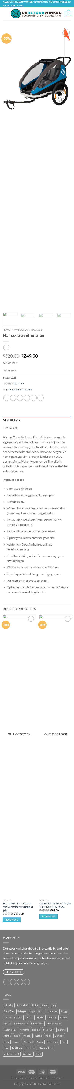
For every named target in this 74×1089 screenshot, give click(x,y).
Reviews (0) (10, 427)
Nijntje (7, 1035)
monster (61, 1029)
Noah (17, 1035)
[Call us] (27, 982)
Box (40, 1011)
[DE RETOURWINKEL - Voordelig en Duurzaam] (36, 13)
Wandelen (21, 329)
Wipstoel (27, 1054)
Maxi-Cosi (48, 1029)
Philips (26, 1035)
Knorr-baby (10, 1029)
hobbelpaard (21, 1023)
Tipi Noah (17, 1047)
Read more (12, 920)
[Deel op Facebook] (13, 398)
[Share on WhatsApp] (6, 398)
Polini (48, 1035)
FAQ (47, 1078)
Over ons (16, 1078)
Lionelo (36, 1029)
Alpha (35, 1005)
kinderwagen (54, 1023)
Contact (58, 1078)
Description (11, 420)
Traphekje (30, 1047)
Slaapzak (29, 1041)
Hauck (7, 1023)
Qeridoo (59, 1035)
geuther (52, 1017)
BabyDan (9, 1011)
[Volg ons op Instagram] (13, 982)
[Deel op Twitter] (20, 398)
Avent (44, 1005)
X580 (38, 1054)
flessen (29, 1017)
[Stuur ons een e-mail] (20, 982)
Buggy (64, 1011)
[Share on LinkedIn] (40, 398)
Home (6, 329)
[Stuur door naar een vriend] (27, 398)
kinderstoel (37, 1023)
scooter (17, 1041)
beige (32, 1011)
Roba (6, 1041)
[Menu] (5, 13)
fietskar (18, 1017)
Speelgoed (52, 1041)
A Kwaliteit (22, 1005)
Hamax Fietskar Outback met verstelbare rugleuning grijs (18, 907)
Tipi (6, 1047)
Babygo (21, 1011)
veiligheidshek (12, 1054)
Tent (63, 1041)
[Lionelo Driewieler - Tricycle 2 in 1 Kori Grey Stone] (55, 756)
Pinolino (38, 1035)
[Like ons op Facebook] (6, 982)
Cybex (7, 1017)
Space (40, 1041)
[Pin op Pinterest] (34, 398)
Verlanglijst (33, 1078)
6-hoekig (8, 1005)
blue (11, 389)
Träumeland (46, 1047)
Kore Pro (24, 1029)
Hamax (18, 389)
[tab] (37, 420)
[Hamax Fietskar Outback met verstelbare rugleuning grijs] (19, 756)
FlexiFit (40, 1017)
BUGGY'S (37, 329)
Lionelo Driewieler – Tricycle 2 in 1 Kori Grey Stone (55, 905)
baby (53, 1005)
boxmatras (51, 1011)
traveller (27, 389)
